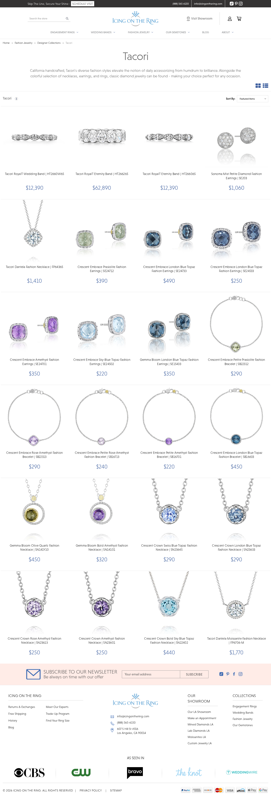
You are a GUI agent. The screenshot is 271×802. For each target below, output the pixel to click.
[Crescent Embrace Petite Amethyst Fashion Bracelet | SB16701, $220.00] (169, 416)
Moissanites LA (197, 737)
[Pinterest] (228, 674)
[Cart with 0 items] (238, 18)
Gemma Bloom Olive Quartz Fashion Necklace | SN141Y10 (34, 547)
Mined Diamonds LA (200, 724)
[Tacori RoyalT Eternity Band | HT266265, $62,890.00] (102, 138)
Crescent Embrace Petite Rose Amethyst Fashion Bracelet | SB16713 (102, 455)
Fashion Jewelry (243, 718)
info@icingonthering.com (133, 716)
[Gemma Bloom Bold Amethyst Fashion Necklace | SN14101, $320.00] (102, 510)
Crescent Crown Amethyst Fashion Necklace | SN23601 (102, 640)
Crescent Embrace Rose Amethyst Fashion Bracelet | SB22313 (34, 455)
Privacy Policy (91, 790)
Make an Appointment (202, 718)
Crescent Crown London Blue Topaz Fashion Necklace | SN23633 (236, 547)
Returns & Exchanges (21, 706)
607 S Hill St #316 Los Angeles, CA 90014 (131, 730)
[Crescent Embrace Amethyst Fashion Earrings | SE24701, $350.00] (34, 324)
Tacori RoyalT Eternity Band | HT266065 (169, 174)
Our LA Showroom (199, 711)
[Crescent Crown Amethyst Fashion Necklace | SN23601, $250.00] (102, 602)
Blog (205, 32)
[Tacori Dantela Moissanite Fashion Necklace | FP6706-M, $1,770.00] (236, 602)
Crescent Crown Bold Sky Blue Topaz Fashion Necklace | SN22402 (169, 640)
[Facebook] (234, 674)
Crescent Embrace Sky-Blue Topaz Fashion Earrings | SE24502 (101, 362)
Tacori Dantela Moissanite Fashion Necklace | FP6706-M (236, 640)
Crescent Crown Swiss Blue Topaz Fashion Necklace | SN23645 (169, 547)
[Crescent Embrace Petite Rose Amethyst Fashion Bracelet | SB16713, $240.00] (102, 416)
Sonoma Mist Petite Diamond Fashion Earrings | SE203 (236, 176)
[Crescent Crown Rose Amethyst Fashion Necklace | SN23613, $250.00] (34, 602)
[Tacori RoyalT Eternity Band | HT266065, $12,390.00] (169, 138)
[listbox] (252, 98)
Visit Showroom (201, 18)
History (12, 720)
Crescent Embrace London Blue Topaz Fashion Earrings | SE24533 (237, 269)
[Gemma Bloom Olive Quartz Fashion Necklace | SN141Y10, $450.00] (34, 510)
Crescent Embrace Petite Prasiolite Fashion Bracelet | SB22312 (236, 362)
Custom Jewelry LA (200, 743)
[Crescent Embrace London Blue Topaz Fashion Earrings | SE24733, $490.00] (169, 231)
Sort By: (230, 98)
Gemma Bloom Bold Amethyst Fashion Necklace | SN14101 (102, 547)
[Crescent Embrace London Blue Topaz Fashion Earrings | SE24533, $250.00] (236, 231)
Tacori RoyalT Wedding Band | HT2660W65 (34, 174)
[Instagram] (240, 674)
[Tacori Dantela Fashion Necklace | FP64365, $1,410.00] (34, 231)
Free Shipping (17, 713)
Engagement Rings (245, 706)
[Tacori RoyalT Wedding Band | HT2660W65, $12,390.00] (34, 138)
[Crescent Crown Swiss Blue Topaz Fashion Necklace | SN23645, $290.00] (169, 510)
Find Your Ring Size (58, 720)
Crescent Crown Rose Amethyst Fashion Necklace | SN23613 (34, 640)
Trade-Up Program (57, 713)
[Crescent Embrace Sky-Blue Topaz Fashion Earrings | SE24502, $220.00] (102, 324)
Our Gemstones (243, 725)
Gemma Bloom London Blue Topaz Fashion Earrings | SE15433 (169, 362)
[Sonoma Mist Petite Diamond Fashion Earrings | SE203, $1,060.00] (236, 138)
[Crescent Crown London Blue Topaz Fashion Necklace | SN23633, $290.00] (236, 510)
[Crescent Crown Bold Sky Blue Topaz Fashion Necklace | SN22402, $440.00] (169, 602)
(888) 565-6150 (126, 722)
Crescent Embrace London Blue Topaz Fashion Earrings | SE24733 (169, 269)
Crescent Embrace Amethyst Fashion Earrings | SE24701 (34, 362)
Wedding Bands (243, 712)
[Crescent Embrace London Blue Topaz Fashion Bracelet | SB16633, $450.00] (236, 416)
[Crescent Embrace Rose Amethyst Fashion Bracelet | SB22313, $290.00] (34, 416)
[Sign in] (229, 18)
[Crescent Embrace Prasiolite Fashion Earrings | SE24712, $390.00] (102, 231)
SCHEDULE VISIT (82, 3)
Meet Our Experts (57, 706)
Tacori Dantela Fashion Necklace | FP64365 (34, 267)
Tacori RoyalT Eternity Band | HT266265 (102, 174)
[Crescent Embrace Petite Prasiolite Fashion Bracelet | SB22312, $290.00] (236, 324)
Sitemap (116, 790)
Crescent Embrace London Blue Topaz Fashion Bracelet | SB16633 (237, 455)
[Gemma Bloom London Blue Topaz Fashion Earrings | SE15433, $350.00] (169, 324)
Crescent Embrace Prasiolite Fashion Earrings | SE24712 (102, 269)
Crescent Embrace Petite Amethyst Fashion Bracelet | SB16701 (169, 455)
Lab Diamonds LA (199, 730)
